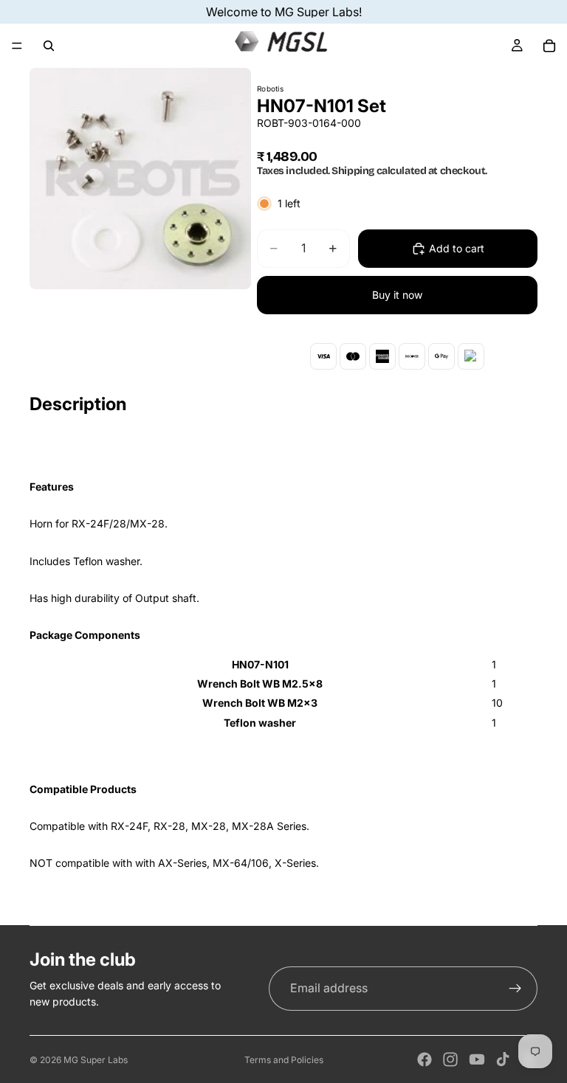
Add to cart (456, 248)
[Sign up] (515, 988)
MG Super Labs (95, 1059)
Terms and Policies (283, 1059)
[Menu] (17, 46)
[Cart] (549, 46)
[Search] (48, 46)
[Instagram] (450, 1059)
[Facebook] (424, 1059)
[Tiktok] (503, 1059)
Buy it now (397, 294)
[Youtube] (477, 1059)
